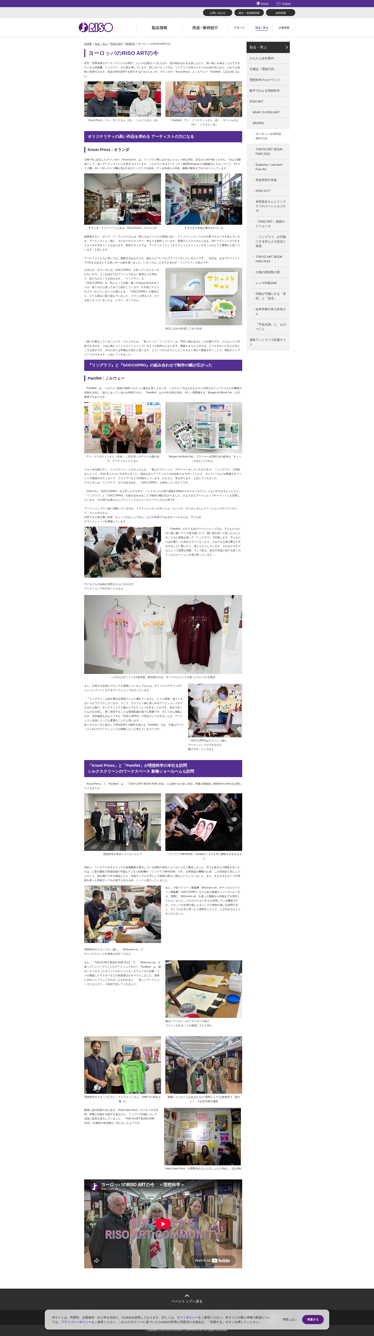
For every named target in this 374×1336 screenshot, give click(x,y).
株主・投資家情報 (249, 12)
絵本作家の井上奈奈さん (271, 311)
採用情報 (281, 12)
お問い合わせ (218, 12)
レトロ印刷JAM (266, 283)
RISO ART (117, 43)
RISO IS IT (263, 190)
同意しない (290, 1319)
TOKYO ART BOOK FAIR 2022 (269, 152)
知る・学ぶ (101, 43)
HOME (88, 43)
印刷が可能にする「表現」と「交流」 (271, 296)
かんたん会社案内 (262, 58)
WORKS (130, 43)
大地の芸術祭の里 (268, 272)
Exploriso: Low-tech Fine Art (269, 167)
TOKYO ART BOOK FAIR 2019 (269, 259)
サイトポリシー (187, 1317)
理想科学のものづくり (265, 80)
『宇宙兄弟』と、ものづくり (271, 327)
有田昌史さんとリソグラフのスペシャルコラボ (271, 206)
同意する (313, 1319)
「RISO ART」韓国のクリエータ (270, 224)
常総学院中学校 (266, 180)
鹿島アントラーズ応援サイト (268, 342)
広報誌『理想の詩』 (263, 69)
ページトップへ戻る (187, 1301)
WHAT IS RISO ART (266, 112)
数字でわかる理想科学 (265, 90)
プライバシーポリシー (76, 1322)
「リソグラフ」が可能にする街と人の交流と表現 (271, 241)
